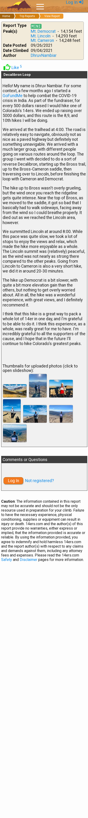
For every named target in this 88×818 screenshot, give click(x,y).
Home (6, 16)
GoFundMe (13, 95)
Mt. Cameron (42, 40)
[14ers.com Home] (16, 6)
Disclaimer (28, 559)
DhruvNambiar (44, 55)
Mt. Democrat (43, 31)
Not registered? (39, 480)
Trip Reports (27, 16)
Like (16, 67)
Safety (6, 559)
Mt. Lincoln (40, 36)
